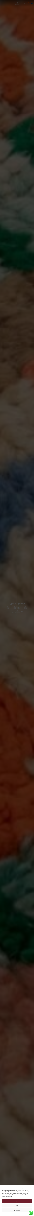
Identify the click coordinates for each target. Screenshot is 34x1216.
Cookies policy (13, 1214)
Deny (17, 1205)
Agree (17, 1201)
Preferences (17, 1210)
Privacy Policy (20, 1214)
